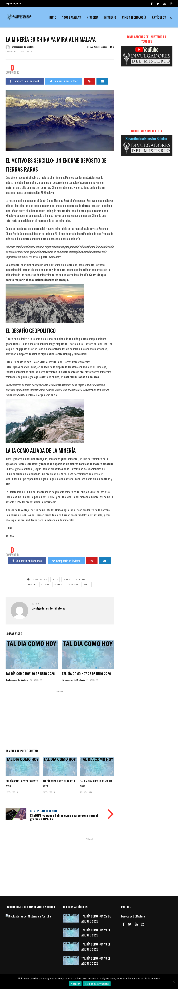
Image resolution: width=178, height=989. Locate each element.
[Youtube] (164, 3)
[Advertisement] (60, 719)
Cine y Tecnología (134, 17)
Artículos (159, 17)
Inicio (52, 17)
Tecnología (73, 584)
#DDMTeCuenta (40, 579)
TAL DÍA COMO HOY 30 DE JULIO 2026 (30, 673)
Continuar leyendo (43, 811)
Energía (45, 584)
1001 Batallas (71, 17)
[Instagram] (171, 3)
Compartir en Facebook (26, 81)
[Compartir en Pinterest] (89, 81)
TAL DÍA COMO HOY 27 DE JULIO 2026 (86, 673)
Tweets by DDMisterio (133, 916)
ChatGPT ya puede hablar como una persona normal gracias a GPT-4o (64, 817)
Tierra (86, 584)
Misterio (110, 17)
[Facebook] (123, 924)
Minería (58, 584)
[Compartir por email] (102, 81)
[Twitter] (129, 924)
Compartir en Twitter (66, 81)
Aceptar (75, 983)
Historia (92, 17)
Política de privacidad (97, 983)
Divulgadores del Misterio (23, 46)
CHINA (55, 579)
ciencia (66, 579)
